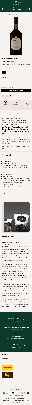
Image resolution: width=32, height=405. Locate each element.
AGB (28, 400)
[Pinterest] (10, 96)
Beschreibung (6, 114)
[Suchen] (26, 9)
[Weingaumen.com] (15, 9)
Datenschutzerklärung (19, 400)
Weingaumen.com (21, 398)
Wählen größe (7, 69)
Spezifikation (17, 114)
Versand (14, 64)
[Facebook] (3, 96)
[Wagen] (29, 9)
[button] (2, 9)
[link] (16, 371)
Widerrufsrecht (7, 400)
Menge (4, 77)
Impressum (19, 402)
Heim (3, 14)
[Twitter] (6, 96)
